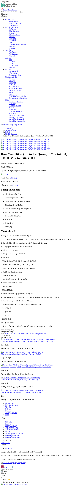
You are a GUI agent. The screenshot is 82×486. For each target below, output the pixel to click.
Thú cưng (12, 104)
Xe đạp (11, 63)
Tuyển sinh (13, 52)
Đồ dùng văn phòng (16, 117)
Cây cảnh (12, 113)
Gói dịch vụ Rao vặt (10, 10)
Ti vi (10, 42)
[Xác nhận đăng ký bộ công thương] (13, 463)
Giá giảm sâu (13, 21)
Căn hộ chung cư (11, 134)
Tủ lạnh (12, 79)
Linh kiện (12, 48)
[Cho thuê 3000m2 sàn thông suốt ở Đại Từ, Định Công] (20, 378)
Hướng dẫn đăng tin (12, 435)
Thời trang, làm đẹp (16, 102)
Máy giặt (12, 81)
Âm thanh (12, 40)
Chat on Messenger (20, 484)
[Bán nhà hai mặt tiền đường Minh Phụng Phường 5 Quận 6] (22, 352)
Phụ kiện (12, 46)
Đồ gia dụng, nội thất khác (18, 98)
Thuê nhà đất (13, 25)
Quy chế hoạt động (11, 428)
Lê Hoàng (13, 178)
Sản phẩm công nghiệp (17, 119)
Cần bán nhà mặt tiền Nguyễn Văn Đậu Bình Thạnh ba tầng (21, 392)
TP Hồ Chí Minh (11, 130)
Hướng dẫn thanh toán (12, 437)
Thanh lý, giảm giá (15, 111)
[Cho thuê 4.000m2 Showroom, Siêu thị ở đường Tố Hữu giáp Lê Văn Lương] (28, 339)
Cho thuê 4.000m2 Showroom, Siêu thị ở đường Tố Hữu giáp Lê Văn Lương (27, 341)
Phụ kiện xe (13, 67)
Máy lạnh (12, 83)
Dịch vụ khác (13, 71)
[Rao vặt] (9, 7)
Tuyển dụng (13, 54)
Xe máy (12, 62)
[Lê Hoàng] (5, 174)
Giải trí (11, 107)
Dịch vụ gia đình (15, 75)
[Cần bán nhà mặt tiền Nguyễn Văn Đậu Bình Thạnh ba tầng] (22, 390)
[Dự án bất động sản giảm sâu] (11, 125)
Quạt (11, 92)
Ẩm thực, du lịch (15, 106)
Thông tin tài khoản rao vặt (14, 433)
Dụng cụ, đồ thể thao (16, 115)
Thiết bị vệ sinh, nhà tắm (17, 96)
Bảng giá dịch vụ (11, 426)
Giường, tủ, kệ (14, 86)
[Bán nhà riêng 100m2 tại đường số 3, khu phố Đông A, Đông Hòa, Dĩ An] (27, 365)
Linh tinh (12, 109)
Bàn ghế (12, 85)
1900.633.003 (5, 443)
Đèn (10, 94)
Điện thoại (12, 29)
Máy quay (12, 39)
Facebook (8, 448)
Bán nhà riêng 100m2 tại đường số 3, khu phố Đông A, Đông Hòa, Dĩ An (26, 367)
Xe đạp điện (13, 65)
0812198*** (16, 185)
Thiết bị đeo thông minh (17, 44)
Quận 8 (7, 132)
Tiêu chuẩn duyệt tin (12, 429)
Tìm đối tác (13, 73)
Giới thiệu (8, 422)
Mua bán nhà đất (15, 23)
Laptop (11, 33)
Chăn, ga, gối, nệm (15, 88)
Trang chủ (8, 128)
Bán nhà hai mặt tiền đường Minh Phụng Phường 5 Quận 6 (21, 354)
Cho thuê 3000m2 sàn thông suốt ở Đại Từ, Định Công (19, 379)
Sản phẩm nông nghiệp (17, 121)
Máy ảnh (12, 37)
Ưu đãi (7, 431)
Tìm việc (12, 56)
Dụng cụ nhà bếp (15, 90)
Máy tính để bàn (14, 35)
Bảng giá (8, 424)
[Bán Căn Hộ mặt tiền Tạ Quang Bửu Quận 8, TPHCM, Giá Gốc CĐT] (25, 139)
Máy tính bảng (14, 31)
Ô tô (10, 60)
